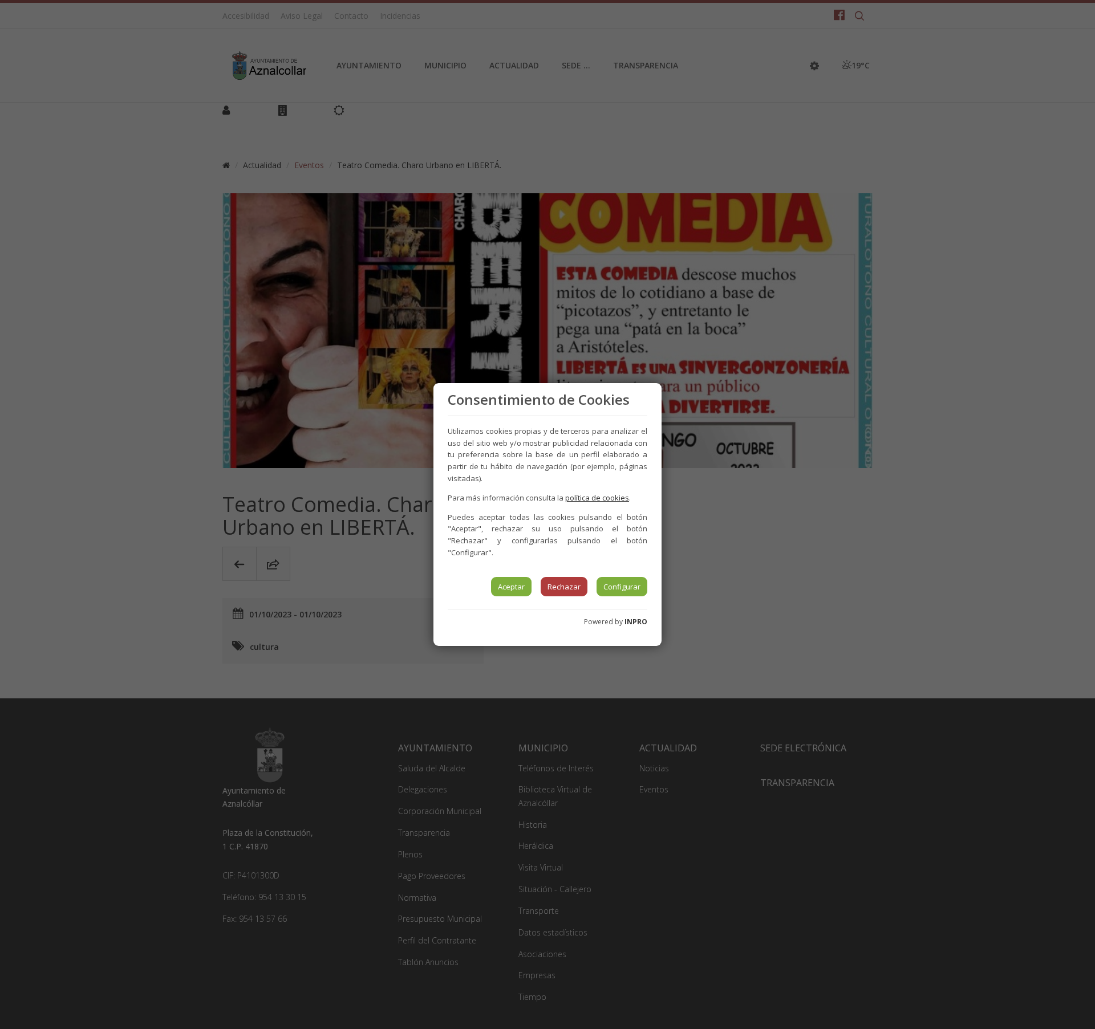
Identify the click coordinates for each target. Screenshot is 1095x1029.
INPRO (635, 622)
